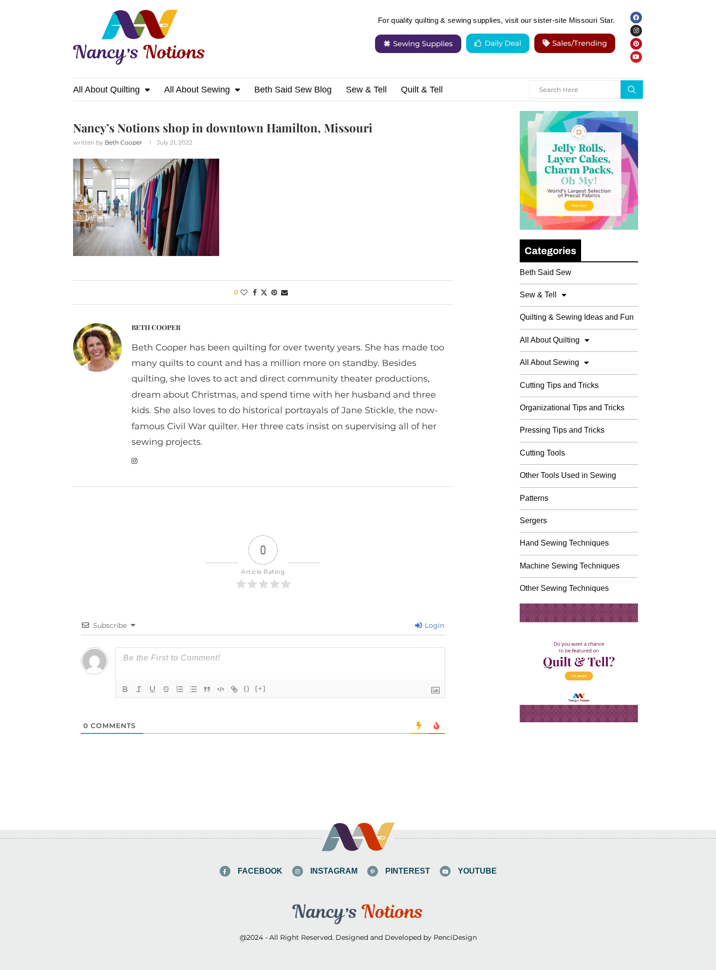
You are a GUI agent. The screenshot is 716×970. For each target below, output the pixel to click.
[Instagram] (636, 31)
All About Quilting (106, 89)
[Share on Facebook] (255, 292)
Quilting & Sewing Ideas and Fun (577, 317)
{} (247, 688)
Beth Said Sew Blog (293, 89)
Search (632, 89)
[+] (260, 688)
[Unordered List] (193, 689)
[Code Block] (220, 689)
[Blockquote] (207, 689)
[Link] (234, 689)
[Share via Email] (284, 292)
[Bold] (125, 689)
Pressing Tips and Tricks (562, 430)
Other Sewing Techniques (564, 588)
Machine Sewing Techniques (570, 566)
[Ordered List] (180, 689)
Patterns (534, 498)
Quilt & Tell (422, 89)
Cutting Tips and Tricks (559, 385)
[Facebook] (636, 17)
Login (433, 625)
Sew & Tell (366, 89)
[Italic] (139, 689)
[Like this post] (244, 292)
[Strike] (166, 689)
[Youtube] (636, 57)
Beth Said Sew (545, 272)
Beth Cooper (123, 142)
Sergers (533, 520)
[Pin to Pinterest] (274, 292)
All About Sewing (197, 89)
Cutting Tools (542, 453)
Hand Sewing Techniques (564, 543)
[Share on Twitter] (264, 292)
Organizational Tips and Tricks (572, 407)
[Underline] (152, 689)
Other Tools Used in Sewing (568, 475)
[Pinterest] (636, 44)
